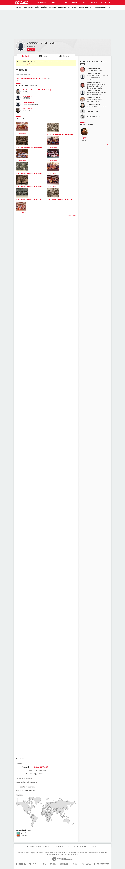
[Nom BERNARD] (82, 111)
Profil (27, 56)
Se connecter (28, 7)
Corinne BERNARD (93, 68)
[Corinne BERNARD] (20, 46)
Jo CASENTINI (27, 96)
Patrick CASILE (21, 133)
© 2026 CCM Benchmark (72, 854)
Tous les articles (59, 852)
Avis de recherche (100, 7)
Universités (62, 7)
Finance (75, 2)
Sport (53, 2)
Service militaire (85, 7)
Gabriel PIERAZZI (28, 102)
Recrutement (71, 852)
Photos (45, 56)
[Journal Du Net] (43, 864)
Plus (93, 2)
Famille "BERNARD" (93, 117)
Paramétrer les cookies (94, 852)
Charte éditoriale (39, 852)
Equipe (32, 852)
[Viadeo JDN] (75, 864)
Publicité (47, 852)
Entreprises (72, 7)
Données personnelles (81, 852)
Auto (85, 2)
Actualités (41, 2)
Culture (64, 2)
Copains (66, 56)
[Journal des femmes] (21, 864)
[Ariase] (86, 864)
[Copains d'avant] (64, 864)
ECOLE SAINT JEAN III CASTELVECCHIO (31, 78)
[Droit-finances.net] (53, 864)
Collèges (44, 7)
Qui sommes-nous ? (23, 852)
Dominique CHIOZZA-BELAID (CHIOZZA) (37, 90)
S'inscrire (18, 7)
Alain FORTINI (27, 109)
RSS (65, 852)
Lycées (37, 7)
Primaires (52, 7)
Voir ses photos (71, 215)
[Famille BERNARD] (82, 116)
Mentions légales (51, 854)
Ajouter (31, 50)
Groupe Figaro (60, 854)
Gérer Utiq (104, 852)
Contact (52, 852)
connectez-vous (61, 62)
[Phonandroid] (101, 864)
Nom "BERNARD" (93, 111)
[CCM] (32, 864)
